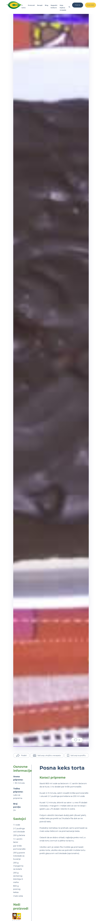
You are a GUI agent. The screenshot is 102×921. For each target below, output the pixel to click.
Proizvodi (31, 5)
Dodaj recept (90, 5)
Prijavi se (77, 5)
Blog (46, 5)
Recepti (39, 5)
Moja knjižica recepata (63, 7)
